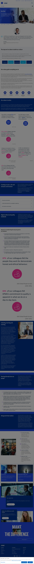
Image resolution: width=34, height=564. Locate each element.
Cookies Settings (3, 562)
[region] (17, 560)
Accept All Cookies (24, 562)
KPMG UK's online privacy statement (16, 560)
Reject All (30, 562)
